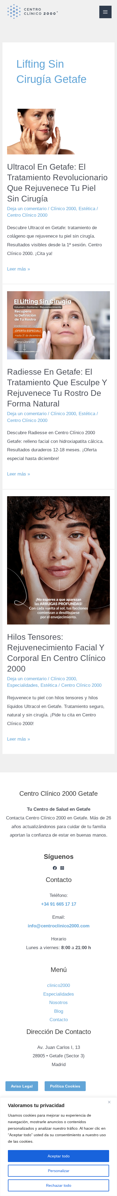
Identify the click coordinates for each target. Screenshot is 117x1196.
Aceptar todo (59, 1156)
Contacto (59, 1019)
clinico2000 (58, 985)
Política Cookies (65, 1086)
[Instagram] (62, 868)
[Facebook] (55, 868)
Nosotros (58, 1002)
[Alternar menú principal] (105, 12)
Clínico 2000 (63, 208)
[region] (58, 1146)
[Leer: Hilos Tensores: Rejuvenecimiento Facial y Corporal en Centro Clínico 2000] (58, 560)
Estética (87, 208)
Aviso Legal (22, 1086)
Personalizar (58, 1171)
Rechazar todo (58, 1185)
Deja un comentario (27, 208)
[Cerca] (111, 1102)
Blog (58, 1011)
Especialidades (22, 685)
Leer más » (18, 268)
